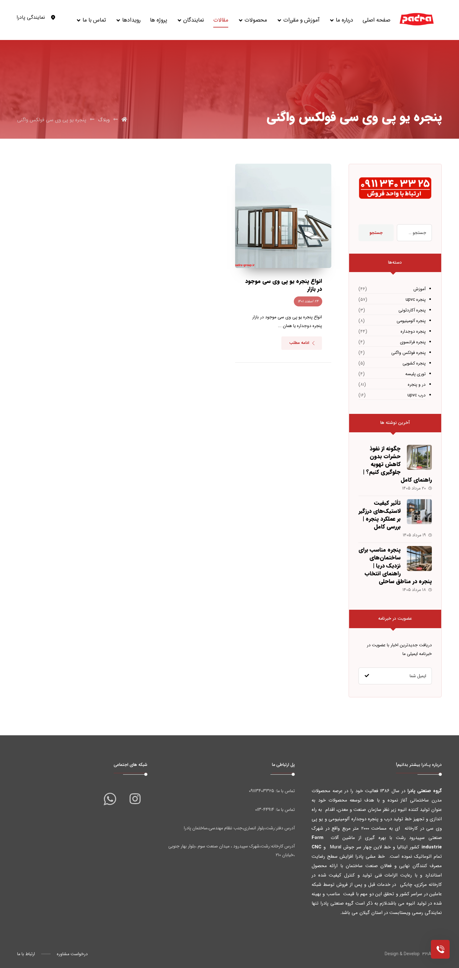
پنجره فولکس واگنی (408, 352)
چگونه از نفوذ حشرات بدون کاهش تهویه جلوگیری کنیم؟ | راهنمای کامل (397, 464)
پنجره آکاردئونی (412, 310)
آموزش (419, 288)
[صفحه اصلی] (124, 120)
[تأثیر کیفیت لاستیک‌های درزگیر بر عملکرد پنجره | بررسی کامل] (419, 511)
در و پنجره (417, 384)
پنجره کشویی (414, 363)
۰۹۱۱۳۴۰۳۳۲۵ (261, 791)
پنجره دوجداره (413, 331)
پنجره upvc (416, 299)
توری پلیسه (415, 373)
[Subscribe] (367, 676)
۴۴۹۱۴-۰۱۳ (264, 809)
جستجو (376, 232)
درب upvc (416, 395)
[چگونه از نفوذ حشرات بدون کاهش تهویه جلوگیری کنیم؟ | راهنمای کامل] (419, 457)
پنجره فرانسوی (413, 342)
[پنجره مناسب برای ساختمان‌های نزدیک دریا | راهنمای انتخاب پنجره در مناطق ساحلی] (419, 558)
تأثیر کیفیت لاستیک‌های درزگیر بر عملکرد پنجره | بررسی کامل (379, 515)
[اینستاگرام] (134, 798)
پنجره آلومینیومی (411, 320)
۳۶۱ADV (429, 954)
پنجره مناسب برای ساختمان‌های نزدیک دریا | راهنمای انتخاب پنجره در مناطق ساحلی (395, 565)
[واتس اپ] (109, 798)
